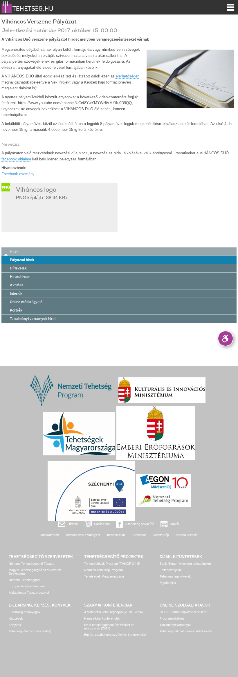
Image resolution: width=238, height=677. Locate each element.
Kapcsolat (139, 535)
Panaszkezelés (187, 535)
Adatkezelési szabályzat (83, 535)
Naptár (174, 524)
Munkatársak (49, 535)
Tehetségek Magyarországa (104, 576)
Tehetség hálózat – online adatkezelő (186, 631)
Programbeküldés (172, 618)
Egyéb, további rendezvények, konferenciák (115, 634)
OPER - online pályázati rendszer (183, 612)
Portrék (16, 310)
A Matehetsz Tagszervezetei (29, 592)
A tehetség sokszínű (139, 524)
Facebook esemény (18, 174)
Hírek (14, 251)
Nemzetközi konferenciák (102, 618)
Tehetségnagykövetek (175, 576)
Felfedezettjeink (171, 570)
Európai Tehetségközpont (27, 586)
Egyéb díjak (168, 582)
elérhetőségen (127, 76)
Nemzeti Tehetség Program (103, 570)
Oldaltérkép (161, 535)
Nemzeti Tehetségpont (24, 580)
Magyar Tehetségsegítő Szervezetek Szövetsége (35, 571)
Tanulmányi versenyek (176, 625)
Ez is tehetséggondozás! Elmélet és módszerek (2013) (109, 626)
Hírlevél (73, 524)
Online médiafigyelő (26, 302)
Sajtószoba (102, 524)
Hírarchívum (20, 277)
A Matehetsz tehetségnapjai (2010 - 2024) (113, 612)
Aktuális (17, 285)
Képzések (16, 618)
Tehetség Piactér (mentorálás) (30, 631)
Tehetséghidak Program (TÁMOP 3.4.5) (112, 563)
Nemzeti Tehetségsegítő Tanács (31, 563)
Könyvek (15, 625)
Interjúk (16, 294)
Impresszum (116, 535)
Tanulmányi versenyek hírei (32, 319)
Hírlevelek (18, 268)
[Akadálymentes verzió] (225, 338)
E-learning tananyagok (24, 612)
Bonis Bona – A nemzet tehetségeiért (185, 563)
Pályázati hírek (22, 260)
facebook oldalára (16, 159)
